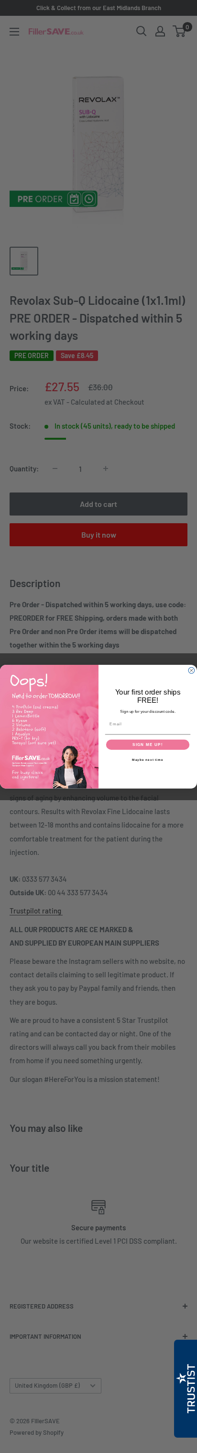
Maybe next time (147, 759)
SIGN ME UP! (147, 744)
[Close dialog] (191, 670)
